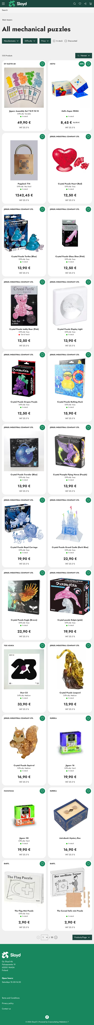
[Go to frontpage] (18, 3)
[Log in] (85, 3)
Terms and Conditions (10, 998)
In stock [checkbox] (59, 40)
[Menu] (3, 3)
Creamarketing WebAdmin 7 (58, 1022)
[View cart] (90, 3)
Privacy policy (7, 1003)
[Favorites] (80, 3)
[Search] (74, 3)
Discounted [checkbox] (72, 40)
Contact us (6, 1008)
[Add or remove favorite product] (42, 64)
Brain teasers (7, 20)
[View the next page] (56, 937)
